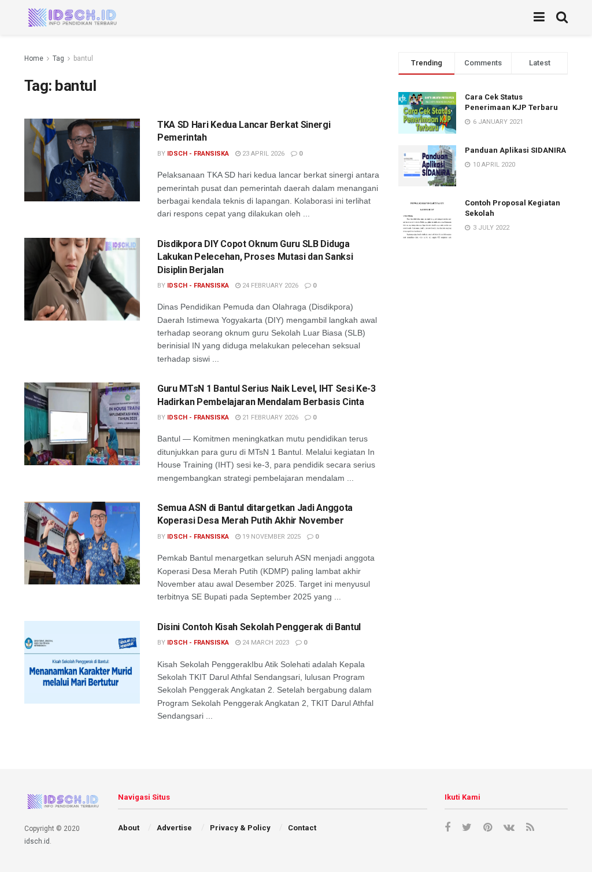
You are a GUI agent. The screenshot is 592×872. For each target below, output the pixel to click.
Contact (302, 827)
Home (33, 58)
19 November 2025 (270, 536)
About (128, 827)
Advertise (174, 827)
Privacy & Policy (240, 827)
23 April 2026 (262, 153)
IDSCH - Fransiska (198, 153)
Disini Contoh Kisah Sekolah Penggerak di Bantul (259, 626)
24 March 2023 (264, 642)
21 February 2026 (269, 417)
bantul (83, 58)
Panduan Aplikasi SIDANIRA (515, 150)
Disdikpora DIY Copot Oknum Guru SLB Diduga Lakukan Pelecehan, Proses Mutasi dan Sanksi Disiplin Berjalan (255, 256)
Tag (58, 58)
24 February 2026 (269, 285)
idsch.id (37, 841)
